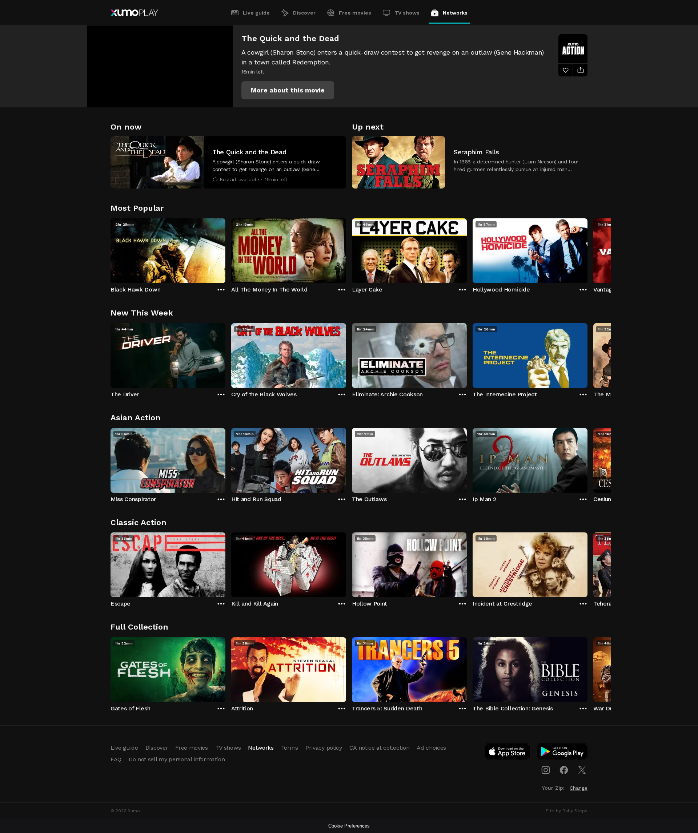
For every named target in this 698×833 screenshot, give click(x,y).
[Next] (587, 249)
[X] (582, 770)
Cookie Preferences (349, 826)
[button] (287, 90)
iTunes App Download (507, 752)
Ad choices (431, 747)
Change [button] (578, 788)
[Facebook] (563, 770)
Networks (455, 13)
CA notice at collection (379, 747)
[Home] (134, 12)
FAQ (116, 759)
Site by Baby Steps (566, 810)
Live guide (256, 13)
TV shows (407, 13)
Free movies (355, 13)
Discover (304, 13)
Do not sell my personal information (177, 759)
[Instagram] (545, 770)
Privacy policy (323, 747)
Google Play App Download (562, 752)
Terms (289, 747)
